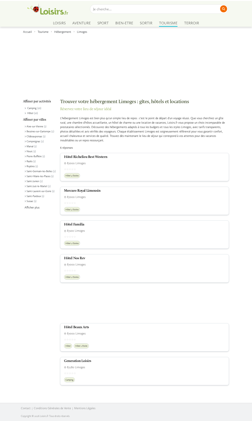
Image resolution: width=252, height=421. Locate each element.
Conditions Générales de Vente (52, 408)
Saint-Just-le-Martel (37, 186)
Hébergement (62, 32)
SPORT (103, 23)
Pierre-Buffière (34, 156)
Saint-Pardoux (34, 196)
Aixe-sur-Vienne (35, 126)
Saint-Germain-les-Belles (39, 171)
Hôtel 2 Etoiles (72, 243)
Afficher (32, 207)
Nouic (30, 151)
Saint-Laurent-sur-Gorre (39, 191)
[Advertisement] (126, 64)
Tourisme (43, 32)
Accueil (27, 32)
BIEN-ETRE (124, 23)
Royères (31, 166)
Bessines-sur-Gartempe (39, 131)
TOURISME (168, 23)
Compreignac (33, 141)
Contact (26, 408)
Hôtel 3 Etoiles (72, 175)
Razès (29, 161)
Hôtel (30, 113)
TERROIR (191, 23)
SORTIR (146, 23)
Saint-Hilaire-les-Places (38, 176)
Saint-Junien (33, 181)
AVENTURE (81, 23)
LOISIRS (59, 23)
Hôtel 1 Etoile (81, 346)
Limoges (82, 32)
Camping (32, 108)
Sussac (30, 201)
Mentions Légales (84, 408)
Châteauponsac (34, 136)
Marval (30, 146)
